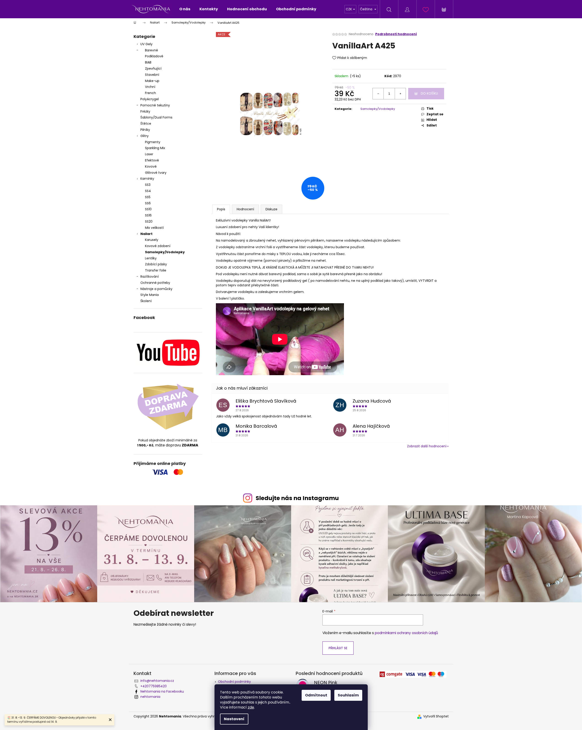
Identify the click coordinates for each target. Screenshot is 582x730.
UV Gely (146, 44)
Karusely (151, 239)
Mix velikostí (154, 227)
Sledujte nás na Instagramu (297, 498)
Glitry (144, 136)
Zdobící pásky (156, 264)
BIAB (148, 62)
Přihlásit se (338, 648)
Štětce (145, 123)
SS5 (147, 197)
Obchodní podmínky (234, 681)
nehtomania (150, 696)
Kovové (151, 166)
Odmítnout (316, 695)
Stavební (152, 74)
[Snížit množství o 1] (378, 93)
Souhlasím (348, 695)
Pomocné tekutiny (155, 105)
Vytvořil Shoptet (436, 716)
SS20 (149, 221)
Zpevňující (153, 68)
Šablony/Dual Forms (156, 117)
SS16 (148, 215)
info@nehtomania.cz (157, 680)
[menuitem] (185, 9)
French (150, 93)
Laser (149, 154)
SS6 (148, 203)
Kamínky (147, 178)
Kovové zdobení (157, 246)
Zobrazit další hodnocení (426, 446)
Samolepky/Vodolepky (165, 252)
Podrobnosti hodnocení (396, 34)
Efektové (152, 160)
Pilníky (145, 129)
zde (251, 707)
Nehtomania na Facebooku (162, 691)
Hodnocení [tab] (245, 209)
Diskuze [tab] (271, 209)
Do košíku (429, 93)
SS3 (147, 184)
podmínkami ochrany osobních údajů (406, 632)
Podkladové (154, 56)
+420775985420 (153, 686)
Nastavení (234, 719)
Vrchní (150, 86)
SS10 (148, 209)
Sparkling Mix (155, 148)
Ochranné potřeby (155, 282)
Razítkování (149, 276)
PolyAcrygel (149, 99)
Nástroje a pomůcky (156, 289)
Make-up (152, 81)
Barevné (151, 50)
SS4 (148, 191)
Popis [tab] (221, 209)
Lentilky (151, 258)
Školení (146, 301)
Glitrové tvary (155, 172)
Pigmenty (152, 142)
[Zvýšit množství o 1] (400, 93)
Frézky (145, 111)
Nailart (146, 234)
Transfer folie (155, 270)
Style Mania (149, 295)
